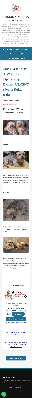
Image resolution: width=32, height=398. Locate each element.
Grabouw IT (18, 390)
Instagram (16, 342)
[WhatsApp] (3, 394)
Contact (20, 53)
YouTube (15, 344)
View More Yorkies (16, 358)
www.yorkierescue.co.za (19, 322)
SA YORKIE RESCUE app (15, 332)
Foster (11, 53)
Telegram (23, 344)
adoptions (18, 314)
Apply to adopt (8, 49)
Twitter (23, 342)
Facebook (8, 342)
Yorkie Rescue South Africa (16, 58)
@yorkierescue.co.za (16, 319)
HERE (22, 285)
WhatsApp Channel (16, 347)
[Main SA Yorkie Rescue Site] (16, 12)
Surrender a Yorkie (23, 49)
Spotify (8, 344)
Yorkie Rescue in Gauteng (16, 18)
